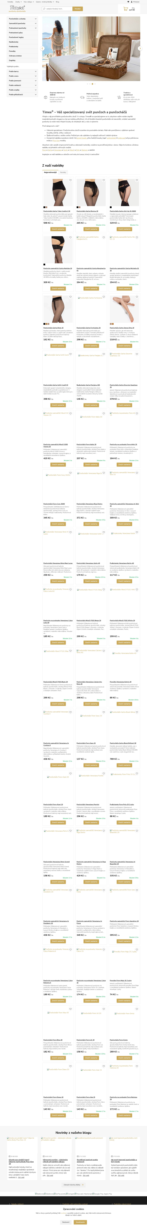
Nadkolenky (13, 42)
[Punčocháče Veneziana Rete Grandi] (58, 844)
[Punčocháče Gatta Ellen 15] (58, 310)
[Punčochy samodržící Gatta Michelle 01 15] (124, 250)
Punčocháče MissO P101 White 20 (122, 620)
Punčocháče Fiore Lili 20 (85, 1040)
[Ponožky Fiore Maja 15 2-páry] (124, 962)
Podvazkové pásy (16, 33)
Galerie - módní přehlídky (44, 2)
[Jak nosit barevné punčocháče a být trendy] (124, 1145)
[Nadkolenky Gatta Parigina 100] (91, 367)
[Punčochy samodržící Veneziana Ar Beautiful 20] (124, 844)
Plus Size (56, 140)
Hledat (78, 9)
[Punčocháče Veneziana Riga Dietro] (91, 486)
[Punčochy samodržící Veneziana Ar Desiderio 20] (58, 903)
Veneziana (58, 150)
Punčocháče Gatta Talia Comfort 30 (56, 211)
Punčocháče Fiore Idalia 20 (86, 444)
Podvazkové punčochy (17, 28)
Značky (17, 2)
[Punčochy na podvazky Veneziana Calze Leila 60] (58, 602)
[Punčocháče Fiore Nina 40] (58, 1022)
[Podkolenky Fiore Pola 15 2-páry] (124, 786)
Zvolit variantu (58, 229)
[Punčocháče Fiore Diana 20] (58, 1079)
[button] (42, 48)
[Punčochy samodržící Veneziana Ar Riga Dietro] (91, 844)
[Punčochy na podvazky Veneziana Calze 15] (91, 962)
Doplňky (12, 60)
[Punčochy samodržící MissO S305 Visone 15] (58, 426)
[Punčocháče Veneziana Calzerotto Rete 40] (91, 664)
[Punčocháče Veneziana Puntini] (91, 786)
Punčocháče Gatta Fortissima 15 (89, 328)
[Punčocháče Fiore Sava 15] (91, 725)
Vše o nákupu (28, 2)
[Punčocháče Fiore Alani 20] (58, 786)
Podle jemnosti (15, 81)
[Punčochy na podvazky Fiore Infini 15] (124, 426)
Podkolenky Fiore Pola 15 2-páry (122, 805)
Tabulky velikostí (17, 1204)
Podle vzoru (13, 76)
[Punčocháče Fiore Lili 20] (91, 1022)
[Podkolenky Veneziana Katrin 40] (124, 545)
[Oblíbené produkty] (128, 2)
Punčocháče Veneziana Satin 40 (88, 563)
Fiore (44, 150)
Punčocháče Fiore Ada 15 (86, 1097)
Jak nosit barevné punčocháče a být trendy (124, 1161)
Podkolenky (13, 47)
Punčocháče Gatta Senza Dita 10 (122, 328)
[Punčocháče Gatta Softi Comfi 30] (58, 367)
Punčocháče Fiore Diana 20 (53, 1097)
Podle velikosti (15, 85)
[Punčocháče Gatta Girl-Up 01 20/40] (124, 193)
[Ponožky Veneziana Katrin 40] (124, 664)
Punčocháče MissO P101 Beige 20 (89, 620)
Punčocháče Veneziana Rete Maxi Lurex (58, 563)
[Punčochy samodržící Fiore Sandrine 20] (124, 903)
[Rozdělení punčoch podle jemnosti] (90, 1145)
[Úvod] (23, 8)
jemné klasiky (82, 138)
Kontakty (10, 2)
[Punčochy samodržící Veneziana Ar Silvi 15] (124, 486)
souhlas (63, 1213)
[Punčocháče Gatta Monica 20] (91, 193)
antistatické (111, 138)
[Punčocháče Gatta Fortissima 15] (91, 310)
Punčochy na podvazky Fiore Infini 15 (123, 444)
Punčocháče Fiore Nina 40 (52, 1040)
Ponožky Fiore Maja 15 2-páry (121, 981)
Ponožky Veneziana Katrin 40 (120, 682)
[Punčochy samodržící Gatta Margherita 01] (91, 250)
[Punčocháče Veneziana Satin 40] (91, 545)
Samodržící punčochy (17, 23)
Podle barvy (14, 71)
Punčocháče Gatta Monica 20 (87, 211)
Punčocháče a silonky (17, 19)
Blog (57, 2)
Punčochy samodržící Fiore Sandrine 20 (124, 921)
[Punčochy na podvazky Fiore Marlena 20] (124, 1079)
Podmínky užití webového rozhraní (75, 1204)
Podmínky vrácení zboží (122, 1204)
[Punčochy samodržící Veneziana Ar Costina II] (58, 725)
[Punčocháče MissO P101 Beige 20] (91, 602)
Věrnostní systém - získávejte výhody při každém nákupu (55, 1161)
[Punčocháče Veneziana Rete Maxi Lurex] (58, 545)
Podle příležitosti (16, 95)
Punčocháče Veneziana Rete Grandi (56, 862)
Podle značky (14, 90)
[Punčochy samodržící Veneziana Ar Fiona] (91, 903)
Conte (65, 150)
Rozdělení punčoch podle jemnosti (87, 1161)
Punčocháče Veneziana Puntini (88, 805)
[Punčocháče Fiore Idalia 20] (91, 426)
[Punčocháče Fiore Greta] (124, 1022)
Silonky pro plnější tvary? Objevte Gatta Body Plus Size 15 (21, 1162)
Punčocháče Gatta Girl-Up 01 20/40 (123, 211)
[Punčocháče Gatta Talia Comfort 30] (58, 193)
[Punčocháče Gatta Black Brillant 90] (124, 725)
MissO (72, 150)
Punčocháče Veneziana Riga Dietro (89, 504)
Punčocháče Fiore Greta (119, 1040)
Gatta (50, 150)
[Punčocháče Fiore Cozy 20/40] (58, 486)
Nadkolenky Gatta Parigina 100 (88, 385)
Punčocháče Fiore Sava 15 (86, 743)
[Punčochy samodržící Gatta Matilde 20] (58, 250)
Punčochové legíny (16, 37)
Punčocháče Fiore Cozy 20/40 (54, 504)
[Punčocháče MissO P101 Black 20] (58, 664)
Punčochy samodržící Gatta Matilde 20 (57, 268)
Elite (78, 150)
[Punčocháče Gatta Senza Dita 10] (124, 310)
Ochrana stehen (15, 56)
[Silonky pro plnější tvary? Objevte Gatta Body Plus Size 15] (22, 1145)
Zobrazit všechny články (72, 1185)
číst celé (21, 1177)
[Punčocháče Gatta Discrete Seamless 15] (124, 367)
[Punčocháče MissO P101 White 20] (124, 602)
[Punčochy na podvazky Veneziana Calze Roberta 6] (58, 962)
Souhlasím (80, 1222)
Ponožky (12, 51)
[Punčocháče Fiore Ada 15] (91, 1079)
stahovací (121, 138)
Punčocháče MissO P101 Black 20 (55, 682)
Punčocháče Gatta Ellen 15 (53, 328)
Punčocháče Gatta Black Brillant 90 (123, 743)
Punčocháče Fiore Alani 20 (53, 805)
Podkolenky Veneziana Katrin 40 (122, 563)
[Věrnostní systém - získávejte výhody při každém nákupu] (56, 1145)
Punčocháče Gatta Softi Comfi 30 (55, 385)
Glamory (84, 150)
